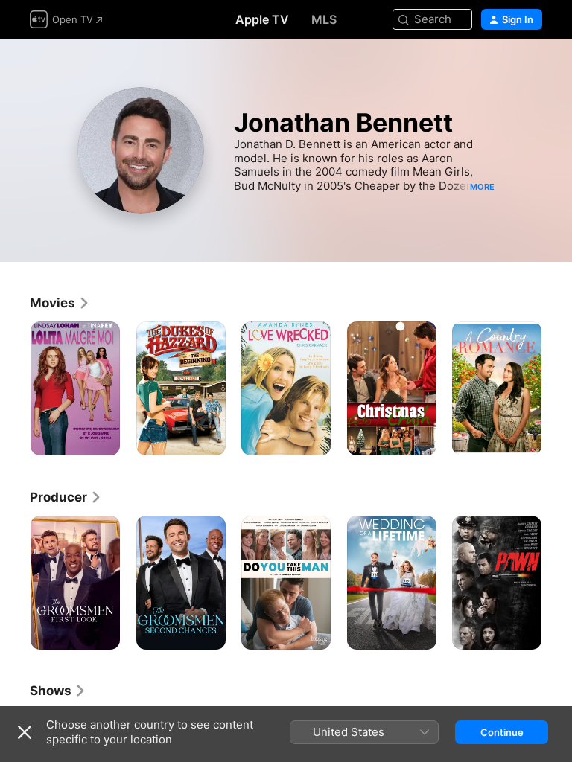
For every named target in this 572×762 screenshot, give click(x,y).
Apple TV (262, 19)
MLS (324, 19)
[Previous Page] (14, 388)
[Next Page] (557, 388)
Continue (502, 732)
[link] (60, 303)
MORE (482, 187)
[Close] (24, 732)
